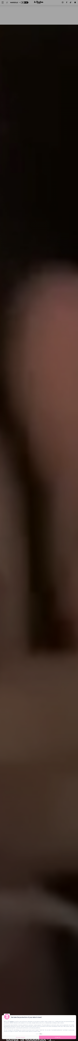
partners (12, 1021)
